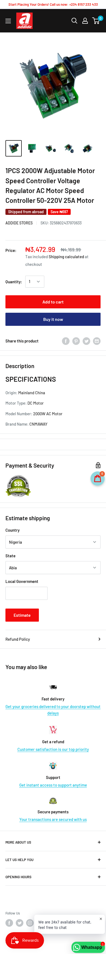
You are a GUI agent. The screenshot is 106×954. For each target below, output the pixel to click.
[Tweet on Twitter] (86, 341)
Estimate (22, 615)
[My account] (85, 21)
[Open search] (74, 21)
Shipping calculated (66, 256)
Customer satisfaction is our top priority (53, 749)
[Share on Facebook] (66, 341)
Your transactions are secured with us (53, 819)
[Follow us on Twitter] (19, 923)
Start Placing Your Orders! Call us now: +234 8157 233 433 (53, 4)
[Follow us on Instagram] (30, 923)
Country (12, 530)
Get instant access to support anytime (53, 785)
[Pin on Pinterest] (76, 341)
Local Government (21, 581)
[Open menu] (8, 21)
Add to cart (53, 301)
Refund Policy (17, 639)
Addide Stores (19, 223)
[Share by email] (97, 341)
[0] (96, 20)
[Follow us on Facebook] (9, 923)
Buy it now (53, 319)
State (10, 555)
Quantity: (13, 281)
